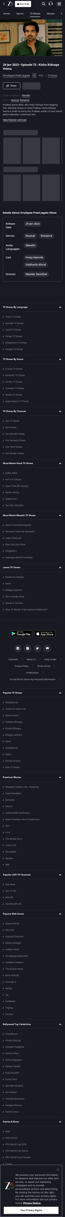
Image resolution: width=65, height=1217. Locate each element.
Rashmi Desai (12, 1111)
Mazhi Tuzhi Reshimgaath (18, 525)
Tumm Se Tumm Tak (15, 709)
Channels (22, 659)
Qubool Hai (11, 499)
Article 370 (10, 845)
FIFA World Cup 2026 (15, 1144)
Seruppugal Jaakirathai (16, 956)
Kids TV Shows (12, 767)
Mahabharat (11, 702)
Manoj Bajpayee (13, 1060)
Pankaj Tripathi (12, 1066)
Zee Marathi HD (13, 904)
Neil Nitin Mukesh (14, 1085)
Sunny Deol (11, 1079)
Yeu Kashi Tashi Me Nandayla (20, 531)
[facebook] (16, 648)
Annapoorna (11, 748)
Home (6, 13)
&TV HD (9, 897)
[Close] (58, 1170)
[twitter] (36, 648)
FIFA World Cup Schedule (18, 1157)
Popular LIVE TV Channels (17, 875)
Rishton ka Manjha (14, 577)
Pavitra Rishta (12, 492)
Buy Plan (24, 4)
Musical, (15, 98)
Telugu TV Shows (13, 336)
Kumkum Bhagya (13, 722)
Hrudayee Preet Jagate (16, 74)
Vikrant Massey (13, 1040)
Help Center (20, 666)
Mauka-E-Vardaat (14, 603)
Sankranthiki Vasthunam (17, 813)
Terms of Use (20, 672)
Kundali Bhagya (13, 728)
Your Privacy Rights (31, 1210)
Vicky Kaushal (12, 1073)
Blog (7, 1131)
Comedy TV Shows (14, 388)
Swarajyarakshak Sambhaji (18, 557)
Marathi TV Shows (14, 323)
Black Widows (12, 975)
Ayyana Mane (12, 923)
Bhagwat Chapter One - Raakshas (22, 787)
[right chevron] (7, 149)
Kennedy (9, 800)
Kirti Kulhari (11, 1092)
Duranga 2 (10, 982)
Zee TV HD (10, 891)
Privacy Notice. (32, 1203)
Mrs (7, 826)
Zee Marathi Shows (15, 434)
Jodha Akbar (11, 473)
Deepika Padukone (14, 1047)
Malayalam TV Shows (16, 342)
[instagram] (26, 648)
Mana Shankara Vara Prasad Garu (22, 819)
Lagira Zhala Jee (13, 538)
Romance (24, 98)
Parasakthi (10, 851)
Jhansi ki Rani (11, 715)
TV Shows (35, 13)
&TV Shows (10, 427)
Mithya (8, 988)
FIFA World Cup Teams (16, 1151)
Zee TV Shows (12, 421)
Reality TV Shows (13, 394)
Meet (8, 583)
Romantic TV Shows (15, 375)
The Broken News (14, 969)
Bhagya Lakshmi (13, 590)
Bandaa (9, 858)
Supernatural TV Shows (17, 401)
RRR (7, 864)
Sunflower (10, 1001)
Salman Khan (12, 1053)
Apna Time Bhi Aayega (16, 486)
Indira (8, 754)
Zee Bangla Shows (14, 453)
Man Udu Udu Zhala (15, 544)
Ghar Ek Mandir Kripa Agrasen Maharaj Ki (26, 609)
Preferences (42, 672)
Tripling (9, 1007)
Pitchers (9, 1014)
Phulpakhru (11, 551)
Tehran (8, 806)
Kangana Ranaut (13, 1105)
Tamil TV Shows (13, 329)
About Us (40, 659)
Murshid (9, 930)
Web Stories (11, 1138)
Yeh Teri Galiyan (13, 479)
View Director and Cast (15, 118)
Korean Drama (12, 761)
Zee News (10, 884)
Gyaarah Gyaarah (14, 936)
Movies (51, 13)
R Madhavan (11, 1034)
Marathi (26, 93)
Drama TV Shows (14, 369)
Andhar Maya (12, 949)
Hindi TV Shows (13, 316)
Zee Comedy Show (14, 596)
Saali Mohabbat (13, 793)
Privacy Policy (41, 666)
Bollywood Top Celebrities (17, 1024)
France (8, 1163)
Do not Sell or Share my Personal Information (31, 679)
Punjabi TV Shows (14, 349)
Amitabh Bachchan (14, 1098)
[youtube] (46, 648)
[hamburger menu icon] (59, 4)
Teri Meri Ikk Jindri (14, 505)
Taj (6, 995)
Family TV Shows (13, 382)
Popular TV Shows (12, 693)
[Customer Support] (50, 4)
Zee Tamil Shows (13, 447)
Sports (19, 13)
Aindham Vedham (14, 962)
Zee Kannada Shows (15, 440)
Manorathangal (13, 943)
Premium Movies (12, 777)
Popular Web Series (13, 914)
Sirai (7, 832)
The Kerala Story (13, 839)
